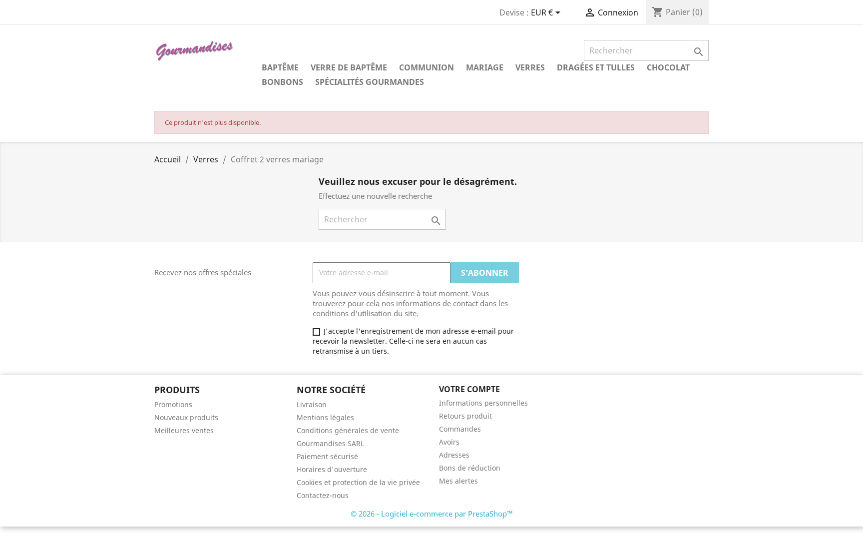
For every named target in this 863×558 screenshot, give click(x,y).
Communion (426, 67)
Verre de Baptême (349, 67)
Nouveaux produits (186, 417)
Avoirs (449, 442)
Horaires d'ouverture (332, 469)
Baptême (280, 67)
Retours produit (465, 416)
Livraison (312, 404)
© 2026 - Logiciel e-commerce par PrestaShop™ (432, 514)
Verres (530, 67)
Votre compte (469, 389)
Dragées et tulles (596, 67)
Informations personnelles (483, 403)
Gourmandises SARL (330, 443)
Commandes (460, 429)
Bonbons (282, 81)
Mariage (484, 67)
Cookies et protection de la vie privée (358, 482)
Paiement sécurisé (327, 456)
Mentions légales (325, 417)
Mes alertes (458, 481)
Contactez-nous (323, 495)
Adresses (454, 455)
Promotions (173, 404)
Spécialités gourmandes (369, 81)
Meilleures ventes (184, 430)
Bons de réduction (469, 468)
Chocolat (668, 67)
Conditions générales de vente (348, 430)
